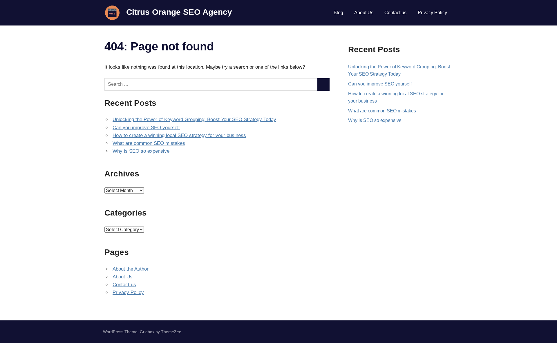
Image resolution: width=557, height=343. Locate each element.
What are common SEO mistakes (149, 143)
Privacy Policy (432, 12)
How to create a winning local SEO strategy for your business (179, 135)
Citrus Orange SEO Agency (179, 12)
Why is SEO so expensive (141, 151)
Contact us (395, 12)
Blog (338, 12)
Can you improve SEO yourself (146, 127)
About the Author (131, 269)
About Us (363, 12)
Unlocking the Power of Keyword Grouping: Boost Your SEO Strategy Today (194, 119)
